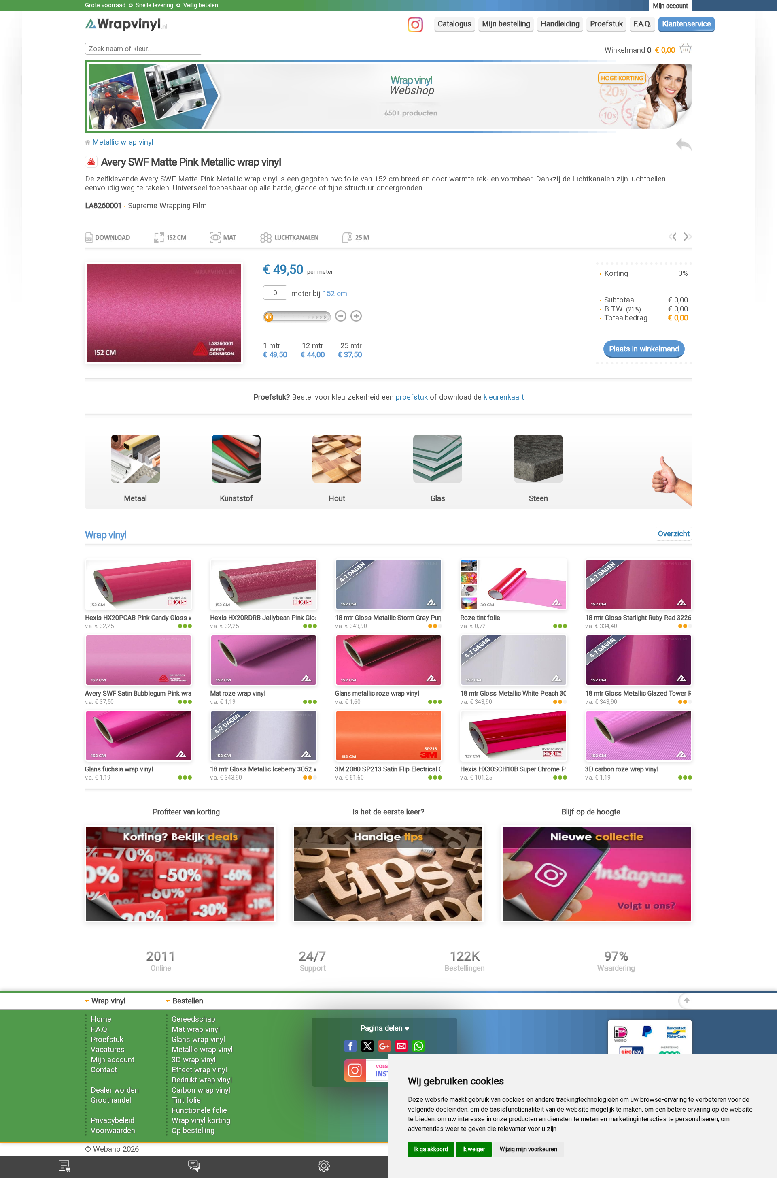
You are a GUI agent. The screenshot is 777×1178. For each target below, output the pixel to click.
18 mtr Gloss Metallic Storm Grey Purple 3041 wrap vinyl (415, 618)
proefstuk (412, 397)
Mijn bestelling (506, 23)
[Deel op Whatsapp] (416, 1050)
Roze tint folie (480, 618)
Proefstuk (606, 23)
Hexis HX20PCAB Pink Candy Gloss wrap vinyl (151, 618)
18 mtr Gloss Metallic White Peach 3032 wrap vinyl (532, 693)
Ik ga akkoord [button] (431, 1149)
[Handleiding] (388, 919)
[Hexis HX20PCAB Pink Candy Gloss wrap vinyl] (138, 607)
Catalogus (454, 23)
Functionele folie (199, 1110)
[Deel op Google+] (382, 1050)
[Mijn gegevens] (324, 1169)
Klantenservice (686, 23)
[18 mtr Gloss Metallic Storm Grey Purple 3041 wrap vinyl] (388, 607)
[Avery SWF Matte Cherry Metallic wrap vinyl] (688, 238)
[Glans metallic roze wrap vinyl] (388, 683)
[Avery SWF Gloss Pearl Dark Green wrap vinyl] (672, 238)
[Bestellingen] (64, 1169)
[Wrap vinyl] (126, 28)
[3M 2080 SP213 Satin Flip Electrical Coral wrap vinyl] (388, 759)
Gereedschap (193, 1019)
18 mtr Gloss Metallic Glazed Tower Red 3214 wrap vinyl (665, 693)
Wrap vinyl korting (201, 1120)
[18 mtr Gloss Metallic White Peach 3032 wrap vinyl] (513, 683)
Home (101, 1019)
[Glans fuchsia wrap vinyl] (138, 759)
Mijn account (112, 1059)
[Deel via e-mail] (399, 1050)
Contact (104, 1069)
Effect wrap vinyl (199, 1069)
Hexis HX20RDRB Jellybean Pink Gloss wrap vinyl (281, 618)
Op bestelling (193, 1130)
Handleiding (560, 23)
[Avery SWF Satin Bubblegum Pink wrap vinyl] (138, 683)
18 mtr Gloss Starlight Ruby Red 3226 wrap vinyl (653, 618)
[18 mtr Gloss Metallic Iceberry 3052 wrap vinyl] (263, 759)
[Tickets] (194, 1169)
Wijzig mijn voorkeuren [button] (528, 1149)
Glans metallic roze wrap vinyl (377, 693)
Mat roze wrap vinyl (237, 693)
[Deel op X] (365, 1050)
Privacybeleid (112, 1120)
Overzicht (674, 533)
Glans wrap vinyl (198, 1039)
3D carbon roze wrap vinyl (621, 769)
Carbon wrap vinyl (201, 1090)
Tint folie (186, 1100)
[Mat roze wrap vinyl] (263, 683)
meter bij (319, 293)
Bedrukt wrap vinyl (202, 1080)
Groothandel (111, 1100)
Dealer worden (115, 1090)
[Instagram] (419, 30)
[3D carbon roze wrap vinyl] (638, 759)
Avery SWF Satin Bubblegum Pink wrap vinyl (147, 693)
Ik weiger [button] (474, 1149)
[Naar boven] (685, 1006)
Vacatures (108, 1049)
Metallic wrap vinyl (122, 142)
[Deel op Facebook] (350, 1050)
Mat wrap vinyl (196, 1029)
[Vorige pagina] (684, 149)
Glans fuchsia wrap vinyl (119, 769)
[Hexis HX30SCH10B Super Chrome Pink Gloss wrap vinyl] (513, 759)
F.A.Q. (642, 23)
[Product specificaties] (107, 240)
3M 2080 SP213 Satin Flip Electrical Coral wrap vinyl (409, 769)
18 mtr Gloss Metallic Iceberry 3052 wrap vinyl (276, 769)
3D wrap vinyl (194, 1059)
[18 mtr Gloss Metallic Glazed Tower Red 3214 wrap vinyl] (638, 683)
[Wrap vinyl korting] (180, 919)
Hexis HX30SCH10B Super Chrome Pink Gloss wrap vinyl (541, 769)
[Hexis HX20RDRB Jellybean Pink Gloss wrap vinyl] (263, 607)
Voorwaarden (113, 1130)
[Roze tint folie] (513, 607)
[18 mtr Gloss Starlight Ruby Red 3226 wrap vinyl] (638, 607)
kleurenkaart (504, 397)
